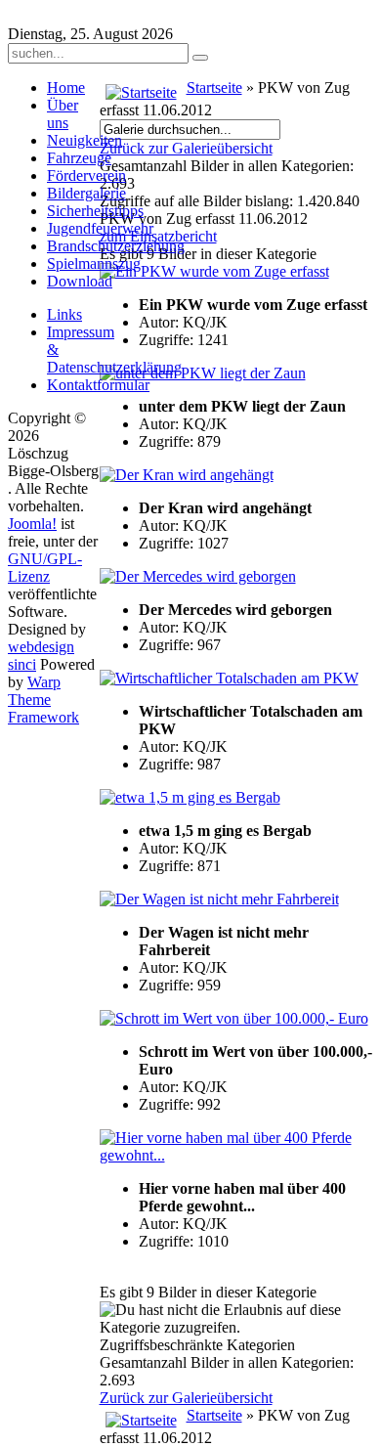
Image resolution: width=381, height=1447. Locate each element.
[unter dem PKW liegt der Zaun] (203, 373)
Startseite (214, 87)
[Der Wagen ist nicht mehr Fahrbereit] (219, 899)
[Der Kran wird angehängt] (187, 474)
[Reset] (200, 58)
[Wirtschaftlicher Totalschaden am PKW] (229, 678)
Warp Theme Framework (43, 699)
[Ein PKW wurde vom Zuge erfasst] (214, 271)
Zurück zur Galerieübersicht (186, 148)
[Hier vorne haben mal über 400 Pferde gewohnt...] (237, 1155)
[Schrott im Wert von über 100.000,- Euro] (234, 1018)
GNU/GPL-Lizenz (45, 567)
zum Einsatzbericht (158, 236)
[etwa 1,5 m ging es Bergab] (190, 797)
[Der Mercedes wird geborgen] (198, 576)
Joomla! (32, 523)
